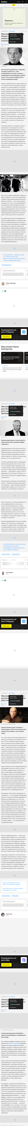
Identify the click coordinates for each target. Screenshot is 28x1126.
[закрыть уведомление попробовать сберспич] (21, 35)
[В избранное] (26, 31)
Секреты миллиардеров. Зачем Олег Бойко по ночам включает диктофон (11, 849)
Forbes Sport (5, 331)
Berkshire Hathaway (13, 1009)
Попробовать (13, 41)
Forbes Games (9, 5)
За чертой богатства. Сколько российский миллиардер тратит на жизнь (12, 855)
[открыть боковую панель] (22, 2)
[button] (26, 2)
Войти (18, 1)
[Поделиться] (24, 31)
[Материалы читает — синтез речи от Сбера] (21, 31)
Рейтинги (19, 5)
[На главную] (4, 2)
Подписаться (6, 302)
